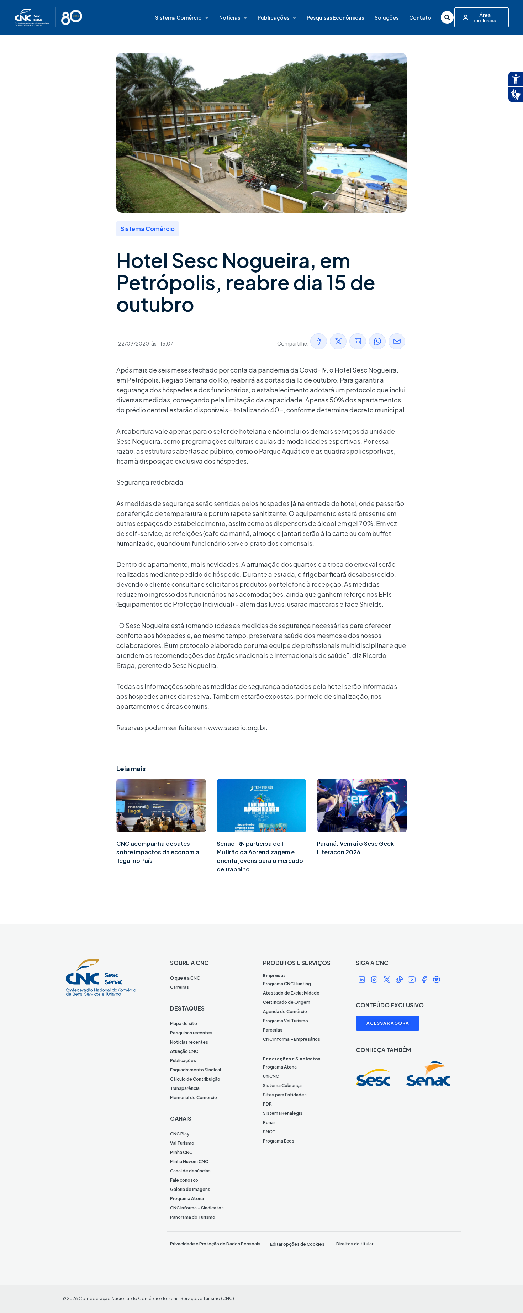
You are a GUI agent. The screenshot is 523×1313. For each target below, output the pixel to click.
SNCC (269, 1131)
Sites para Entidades (285, 1094)
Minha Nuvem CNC (189, 1161)
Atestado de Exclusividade (291, 993)
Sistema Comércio (178, 17)
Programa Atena (187, 1198)
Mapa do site (183, 1023)
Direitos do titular (354, 1243)
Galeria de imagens (190, 1189)
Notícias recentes (189, 1042)
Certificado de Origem (286, 1002)
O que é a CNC (185, 978)
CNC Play (179, 1134)
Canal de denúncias (190, 1171)
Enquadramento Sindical (195, 1069)
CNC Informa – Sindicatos (197, 1208)
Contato (420, 17)
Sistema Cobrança (282, 1085)
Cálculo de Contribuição (195, 1079)
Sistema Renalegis (282, 1113)
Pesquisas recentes (191, 1032)
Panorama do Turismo (192, 1217)
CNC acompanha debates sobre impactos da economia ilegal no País (157, 852)
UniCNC (271, 1076)
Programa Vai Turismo (285, 1020)
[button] (318, 341)
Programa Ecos (278, 1141)
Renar (269, 1122)
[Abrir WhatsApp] (505, 1295)
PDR (267, 1104)
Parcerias (272, 1030)
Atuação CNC (184, 1051)
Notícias (229, 17)
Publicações (273, 17)
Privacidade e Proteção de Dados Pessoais (215, 1243)
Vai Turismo (182, 1143)
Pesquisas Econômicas (335, 17)
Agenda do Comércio (285, 1011)
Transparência (185, 1088)
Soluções (386, 17)
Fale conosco (184, 1180)
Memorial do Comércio (193, 1097)
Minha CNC (181, 1152)
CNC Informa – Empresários (291, 1039)
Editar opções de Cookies (297, 1244)
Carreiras (179, 987)
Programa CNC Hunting (287, 983)
